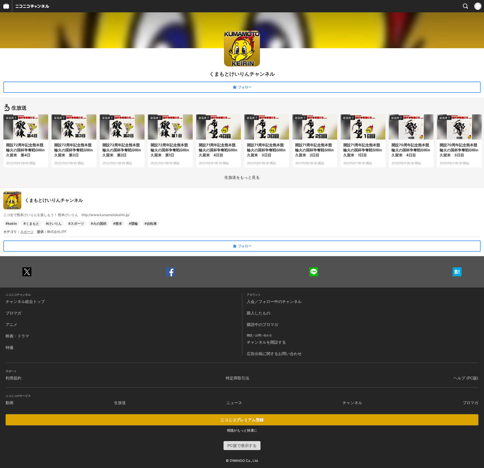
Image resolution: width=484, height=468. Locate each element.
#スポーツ (76, 223)
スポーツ (27, 232)
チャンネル (352, 402)
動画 (9, 402)
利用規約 (13, 378)
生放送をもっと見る (242, 177)
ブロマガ (13, 313)
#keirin (11, 223)
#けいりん (54, 223)
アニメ (11, 324)
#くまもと (31, 223)
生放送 (120, 402)
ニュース (234, 402)
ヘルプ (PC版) (465, 378)
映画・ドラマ (17, 335)
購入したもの (258, 313)
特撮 (9, 347)
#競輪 (133, 223)
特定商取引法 (237, 378)
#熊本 (117, 223)
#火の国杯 (98, 223)
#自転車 (151, 223)
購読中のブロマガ (262, 324)
